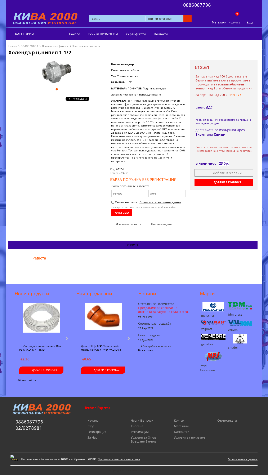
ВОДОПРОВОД (29, 46)
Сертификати (136, 34)
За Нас (92, 437)
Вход (250, 22)
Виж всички (145, 350)
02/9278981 (28, 428)
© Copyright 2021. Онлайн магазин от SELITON (134, 470)
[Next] (66, 338)
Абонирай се (26, 380)
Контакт (180, 420)
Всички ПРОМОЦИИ (103, 34)
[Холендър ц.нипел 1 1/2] (56, 72)
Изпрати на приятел (129, 224)
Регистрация (97, 432)
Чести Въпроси (142, 420)
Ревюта (133, 245)
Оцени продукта (161, 224)
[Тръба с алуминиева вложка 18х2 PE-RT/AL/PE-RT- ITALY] (41, 322)
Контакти (161, 34)
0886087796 (197, 5)
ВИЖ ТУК (235, 95)
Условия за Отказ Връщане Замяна (144, 439)
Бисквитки (181, 432)
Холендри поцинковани (86, 46)
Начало (74, 34)
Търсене (137, 426)
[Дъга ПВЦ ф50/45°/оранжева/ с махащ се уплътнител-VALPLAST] (103, 322)
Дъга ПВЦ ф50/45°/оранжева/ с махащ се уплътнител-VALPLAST (101, 347)
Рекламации (140, 432)
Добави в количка (44, 370)
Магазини (219, 22)
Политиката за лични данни (160, 202)
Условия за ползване (189, 437)
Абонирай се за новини (156, 346)
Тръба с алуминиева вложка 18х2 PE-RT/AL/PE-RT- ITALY (40, 347)
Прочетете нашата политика (119, 459)
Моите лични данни (243, 459)
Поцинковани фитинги (55, 46)
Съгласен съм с (148, 202)
